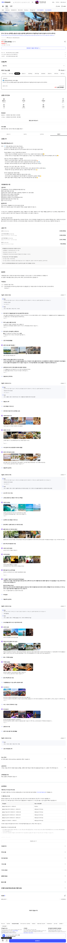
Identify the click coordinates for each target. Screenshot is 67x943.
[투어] (7, 6)
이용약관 (8, 923)
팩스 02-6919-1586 (27, 930)
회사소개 (3, 923)
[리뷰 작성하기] (65, 895)
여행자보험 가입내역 (41, 923)
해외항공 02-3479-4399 (28, 931)
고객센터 (60, 923)
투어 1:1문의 (26, 932)
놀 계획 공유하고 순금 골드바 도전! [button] (21, 2)
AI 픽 (3, 941)
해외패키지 (13, 10)
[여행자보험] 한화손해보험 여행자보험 (11, 888)
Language (4, 926)
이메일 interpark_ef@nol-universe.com (55, 930)
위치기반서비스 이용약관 (25, 923)
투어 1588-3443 (27, 929)
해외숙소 (7, 10)
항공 (3, 10)
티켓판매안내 (49, 923)
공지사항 (55, 923)
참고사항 (3, 882)
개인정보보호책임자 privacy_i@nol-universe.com (57, 931)
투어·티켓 (20, 10)
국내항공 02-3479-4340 (38, 931)
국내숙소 (26, 10)
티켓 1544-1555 (33, 929)
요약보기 (62, 295)
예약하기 (37, 941)
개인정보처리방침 (15, 923)
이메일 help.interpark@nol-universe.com (38, 930)
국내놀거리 (32, 10)
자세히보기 (6, 288)
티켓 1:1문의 (31, 932)
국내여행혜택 (48, 10)
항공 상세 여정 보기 (33, 120)
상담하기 (6, 941)
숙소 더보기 (6, 304)
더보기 (4, 318)
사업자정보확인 (15, 930)
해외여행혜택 (40, 10)
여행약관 (33, 923)
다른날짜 (62, 70)
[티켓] (11, 6)
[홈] (2, 6)
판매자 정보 (4, 876)
